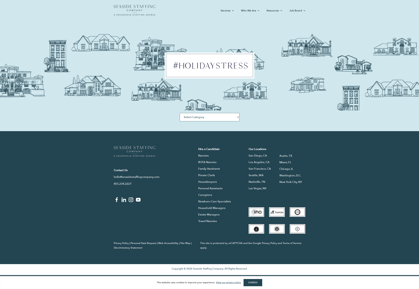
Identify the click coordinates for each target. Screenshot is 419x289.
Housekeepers (207, 182)
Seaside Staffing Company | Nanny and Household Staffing (134, 10)
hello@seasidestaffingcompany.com (136, 177)
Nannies (203, 156)
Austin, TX (285, 156)
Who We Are (248, 10)
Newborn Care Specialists (214, 201)
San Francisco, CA (260, 169)
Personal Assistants (210, 188)
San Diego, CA (258, 156)
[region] (209, 282)
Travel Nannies (207, 221)
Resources (273, 10)
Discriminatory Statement (128, 247)
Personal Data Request (143, 243)
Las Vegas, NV (257, 188)
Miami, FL (285, 162)
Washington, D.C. (290, 175)
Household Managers (212, 208)
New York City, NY (290, 182)
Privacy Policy (121, 243)
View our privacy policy (228, 282)
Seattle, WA (256, 175)
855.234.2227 (122, 184)
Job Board (295, 10)
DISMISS (252, 282)
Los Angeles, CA (259, 162)
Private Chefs (206, 175)
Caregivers (205, 195)
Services (225, 10)
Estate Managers (209, 214)
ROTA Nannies (207, 162)
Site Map (185, 243)
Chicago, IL (286, 169)
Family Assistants (209, 169)
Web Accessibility (168, 243)
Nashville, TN (257, 182)
